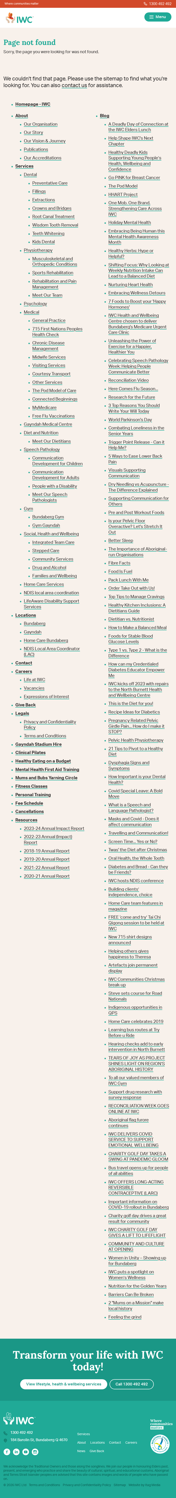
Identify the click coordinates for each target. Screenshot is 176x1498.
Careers (131, 1442)
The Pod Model (123, 186)
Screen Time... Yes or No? (132, 842)
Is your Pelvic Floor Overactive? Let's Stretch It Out (135, 526)
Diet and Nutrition (41, 433)
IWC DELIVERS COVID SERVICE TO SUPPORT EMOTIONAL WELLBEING (133, 1140)
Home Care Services (44, 584)
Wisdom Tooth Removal (55, 225)
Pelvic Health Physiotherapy (135, 740)
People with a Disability (54, 486)
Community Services (52, 559)
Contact (115, 1442)
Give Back (97, 1451)
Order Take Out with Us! (131, 588)
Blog (104, 116)
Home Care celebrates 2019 (135, 1022)
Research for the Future (131, 397)
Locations (97, 1442)
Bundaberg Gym (48, 517)
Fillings (39, 191)
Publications (36, 149)
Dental (30, 175)
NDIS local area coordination (51, 593)
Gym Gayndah (46, 525)
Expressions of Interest (46, 697)
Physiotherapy (38, 250)
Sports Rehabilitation (52, 273)
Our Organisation (41, 124)
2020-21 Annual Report (47, 876)
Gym (28, 509)
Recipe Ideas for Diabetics (134, 712)
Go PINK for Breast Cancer (134, 178)
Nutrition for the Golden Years (137, 1286)
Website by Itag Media (144, 1485)
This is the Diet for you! (130, 704)
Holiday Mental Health (129, 223)
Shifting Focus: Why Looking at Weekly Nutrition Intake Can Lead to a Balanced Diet (138, 271)
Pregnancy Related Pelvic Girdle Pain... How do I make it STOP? (136, 726)
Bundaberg (34, 624)
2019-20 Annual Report (47, 859)
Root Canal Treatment (53, 217)
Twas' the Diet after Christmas (137, 850)
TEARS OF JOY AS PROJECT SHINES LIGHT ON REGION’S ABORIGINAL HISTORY (136, 1064)
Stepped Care (45, 551)
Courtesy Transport (51, 374)
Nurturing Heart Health (130, 285)
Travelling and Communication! (138, 833)
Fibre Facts (119, 563)
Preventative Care (50, 183)
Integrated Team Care (53, 542)
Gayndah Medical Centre (48, 424)
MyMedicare (44, 408)
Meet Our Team (47, 295)
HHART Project (123, 195)
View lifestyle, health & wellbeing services (63, 1384)
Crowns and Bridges (52, 208)
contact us (74, 85)
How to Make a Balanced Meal (137, 628)
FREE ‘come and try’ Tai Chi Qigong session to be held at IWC (136, 923)
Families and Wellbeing (54, 576)
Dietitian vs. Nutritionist (131, 619)
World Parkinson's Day (130, 420)
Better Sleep (120, 541)
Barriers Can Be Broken (131, 1295)
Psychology (35, 304)
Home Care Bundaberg (46, 640)
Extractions (43, 200)
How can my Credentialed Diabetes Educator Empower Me (136, 670)
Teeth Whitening (48, 234)
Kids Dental (43, 242)
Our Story (33, 132)
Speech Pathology (42, 450)
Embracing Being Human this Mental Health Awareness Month (136, 237)
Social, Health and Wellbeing (51, 534)
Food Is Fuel (120, 571)
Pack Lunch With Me (128, 580)
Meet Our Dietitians (51, 441)
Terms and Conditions (45, 736)
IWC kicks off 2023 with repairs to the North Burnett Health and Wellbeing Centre (138, 689)
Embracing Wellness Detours (136, 293)
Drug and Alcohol (49, 568)
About (81, 1442)
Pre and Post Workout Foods (136, 513)
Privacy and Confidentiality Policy (87, 1485)
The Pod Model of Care (54, 391)
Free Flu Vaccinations (53, 416)
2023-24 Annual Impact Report (54, 828)
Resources (26, 820)
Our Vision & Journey (45, 141)
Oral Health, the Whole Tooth (136, 858)
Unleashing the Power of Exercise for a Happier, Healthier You (132, 346)
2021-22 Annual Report (47, 868)
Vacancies (34, 688)
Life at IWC (34, 680)
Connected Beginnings (54, 399)
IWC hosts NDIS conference (136, 881)
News (81, 1451)
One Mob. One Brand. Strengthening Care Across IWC (135, 208)
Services (83, 1434)
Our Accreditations (42, 158)
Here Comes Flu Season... (133, 389)
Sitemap (120, 1485)
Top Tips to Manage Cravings (136, 597)
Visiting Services (48, 365)
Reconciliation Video (128, 380)
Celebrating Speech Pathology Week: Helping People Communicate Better (138, 366)
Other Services (47, 382)
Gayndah (32, 632)
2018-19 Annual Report (47, 851)
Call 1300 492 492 (132, 1384)
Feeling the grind (124, 1317)
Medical (31, 312)
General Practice (49, 320)
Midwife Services (49, 357)
